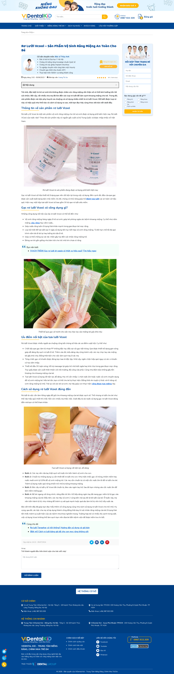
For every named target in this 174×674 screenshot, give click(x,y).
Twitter (92, 542)
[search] (105, 17)
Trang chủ (26, 26)
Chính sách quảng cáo (76, 642)
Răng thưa (144, 99)
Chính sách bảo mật (75, 645)
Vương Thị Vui (63, 77)
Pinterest (107, 542)
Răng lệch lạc (130, 103)
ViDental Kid (80, 671)
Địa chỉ (103, 650)
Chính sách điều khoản (76, 649)
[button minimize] (116, 85)
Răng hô (130, 99)
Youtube (103, 646)
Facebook (97, 542)
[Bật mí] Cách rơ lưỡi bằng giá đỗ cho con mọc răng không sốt (59, 531)
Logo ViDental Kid (36, 17)
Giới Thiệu (39, 26)
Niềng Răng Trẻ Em (55, 26)
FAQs (31, 32)
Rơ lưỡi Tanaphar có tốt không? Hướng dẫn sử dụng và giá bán (60, 527)
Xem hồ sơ (108, 66)
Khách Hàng (89, 26)
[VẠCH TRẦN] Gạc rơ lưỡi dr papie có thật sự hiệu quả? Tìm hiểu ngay (63, 251)
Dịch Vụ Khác (74, 26)
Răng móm (144, 102)
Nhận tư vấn (137, 111)
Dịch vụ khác (131, 106)
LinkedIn (102, 542)
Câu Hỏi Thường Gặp (108, 26)
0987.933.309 (141, 639)
